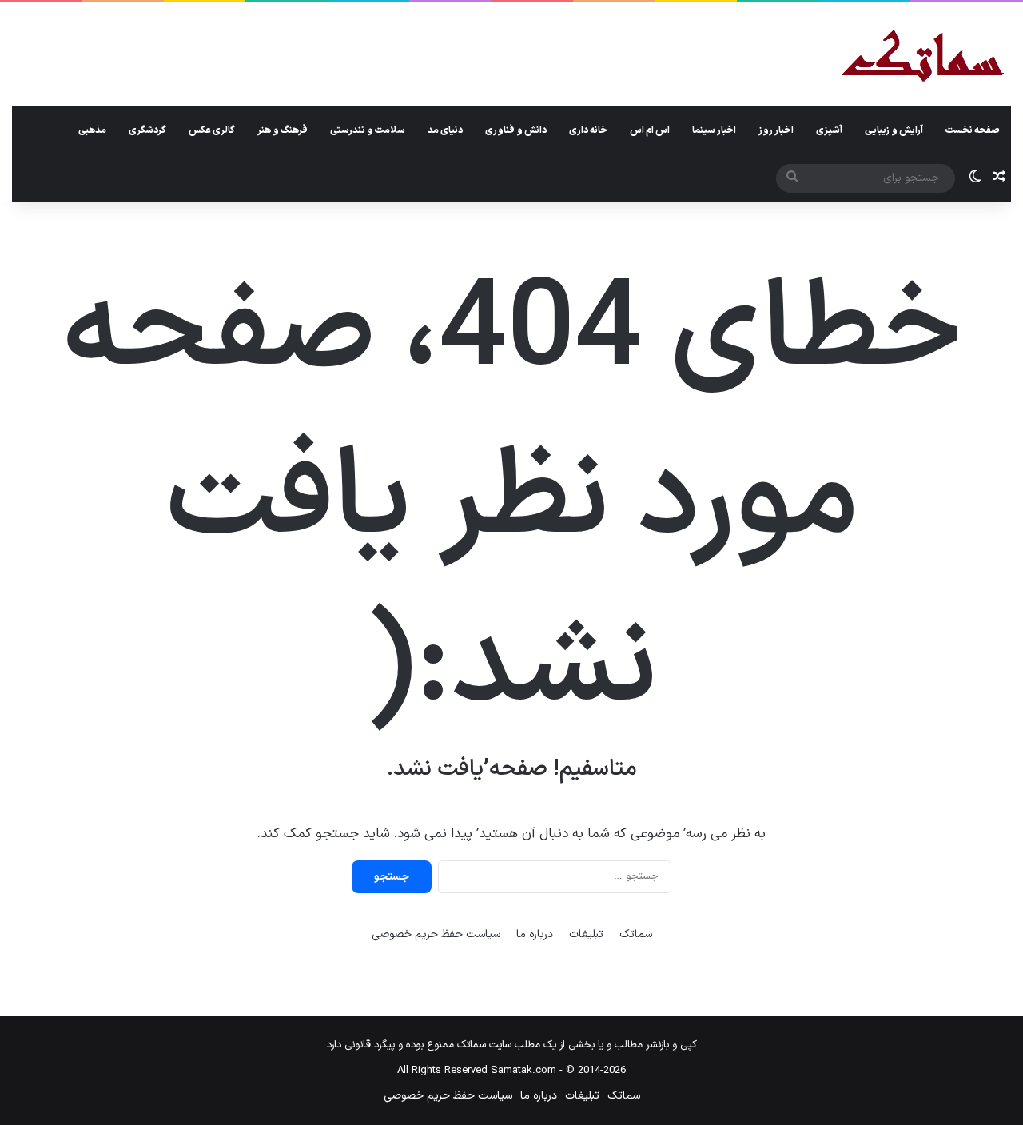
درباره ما (534, 934)
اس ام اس (650, 130)
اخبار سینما (714, 130)
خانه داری (588, 130)
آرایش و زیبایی (894, 130)
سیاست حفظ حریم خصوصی (436, 934)
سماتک (635, 934)
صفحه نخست (972, 130)
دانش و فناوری (516, 130)
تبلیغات (586, 934)
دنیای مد (445, 130)
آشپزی (829, 130)
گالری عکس (212, 130)
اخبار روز (776, 130)
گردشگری (147, 130)
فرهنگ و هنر (282, 130)
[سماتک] (922, 57)
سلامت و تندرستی (367, 130)
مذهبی (92, 130)
